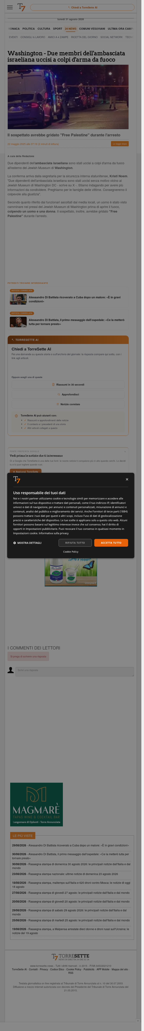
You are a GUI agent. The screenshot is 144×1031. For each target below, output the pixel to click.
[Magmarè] (36, 804)
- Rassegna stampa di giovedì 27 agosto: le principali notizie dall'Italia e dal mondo (71, 893)
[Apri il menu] (10, 7)
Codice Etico (57, 969)
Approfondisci (70, 394)
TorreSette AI (19, 969)
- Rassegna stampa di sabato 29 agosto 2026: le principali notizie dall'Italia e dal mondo (69, 912)
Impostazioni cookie (25, 533)
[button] (27, 543)
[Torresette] (21, 7)
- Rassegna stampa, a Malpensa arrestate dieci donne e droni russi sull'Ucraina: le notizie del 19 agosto (70, 931)
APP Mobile (103, 969)
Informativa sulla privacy (54, 533)
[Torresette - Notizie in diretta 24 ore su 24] (70, 957)
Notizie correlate (70, 404)
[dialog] (70, 515)
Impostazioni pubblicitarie (41, 529)
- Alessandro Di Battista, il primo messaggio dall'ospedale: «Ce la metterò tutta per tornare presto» (70, 856)
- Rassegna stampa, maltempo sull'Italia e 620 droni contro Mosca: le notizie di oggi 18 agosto (71, 885)
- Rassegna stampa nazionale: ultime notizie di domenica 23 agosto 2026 (65, 874)
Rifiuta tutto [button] (75, 542)
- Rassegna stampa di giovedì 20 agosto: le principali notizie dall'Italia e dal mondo (71, 901)
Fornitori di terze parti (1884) (110, 511)
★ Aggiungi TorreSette (25, 471)
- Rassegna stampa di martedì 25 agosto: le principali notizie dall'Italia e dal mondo (71, 920)
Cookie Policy (73, 969)
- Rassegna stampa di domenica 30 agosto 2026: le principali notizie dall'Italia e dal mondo (71, 866)
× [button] (127, 479)
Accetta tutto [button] (111, 542)
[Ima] (70, 565)
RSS (70, 972)
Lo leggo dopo (120, 143)
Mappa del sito (120, 969)
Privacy (44, 969)
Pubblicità (89, 969)
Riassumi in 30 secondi (70, 384)
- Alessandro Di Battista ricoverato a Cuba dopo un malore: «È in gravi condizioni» (70, 845)
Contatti (33, 969)
